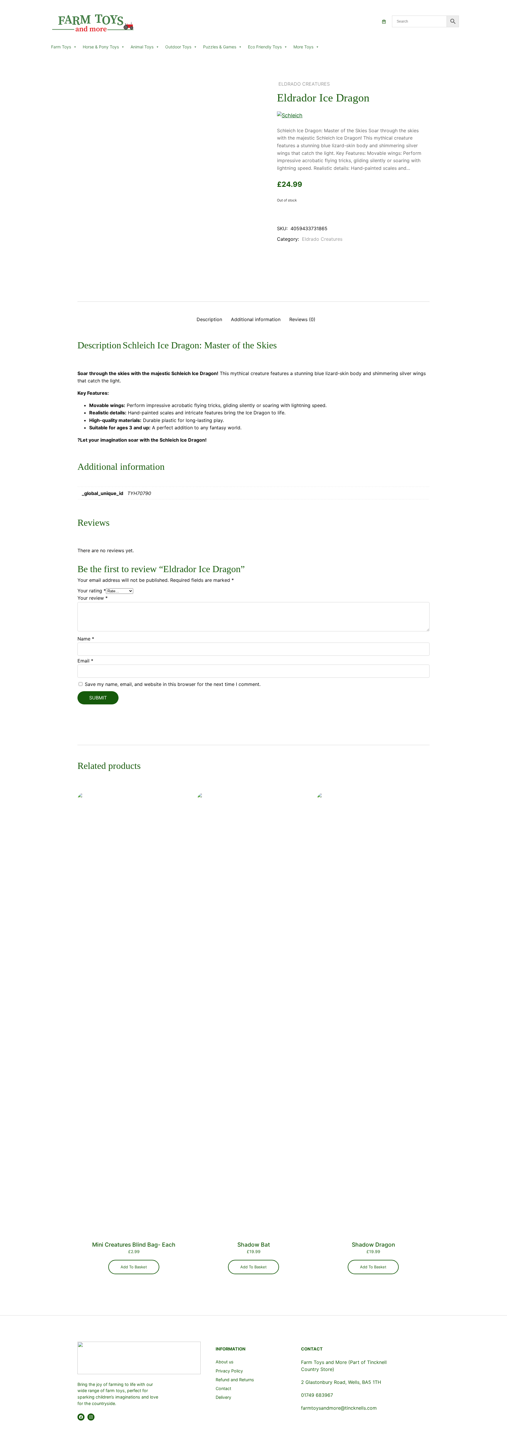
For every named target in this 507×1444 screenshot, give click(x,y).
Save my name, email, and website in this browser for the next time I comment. (173, 684)
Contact (223, 1388)
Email (85, 661)
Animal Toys (142, 46)
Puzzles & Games (219, 46)
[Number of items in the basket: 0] (384, 21)
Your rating (91, 591)
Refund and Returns (235, 1379)
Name (85, 639)
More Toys (303, 46)
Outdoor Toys (178, 46)
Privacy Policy (229, 1370)
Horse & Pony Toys (101, 46)
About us (225, 1361)
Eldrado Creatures (304, 84)
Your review (92, 598)
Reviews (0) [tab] (302, 319)
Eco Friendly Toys (265, 46)
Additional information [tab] (255, 319)
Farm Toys (61, 46)
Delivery (223, 1397)
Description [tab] (209, 319)
